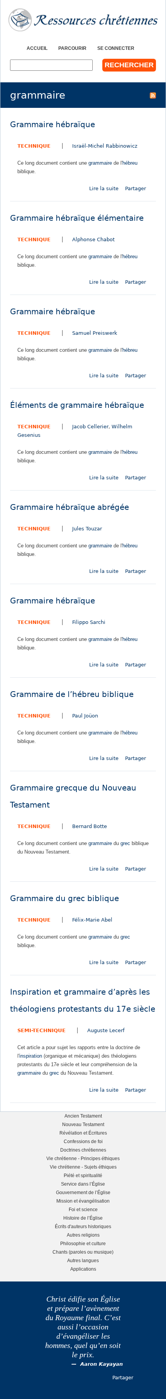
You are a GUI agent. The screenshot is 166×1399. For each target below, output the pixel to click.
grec (125, 843)
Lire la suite (104, 188)
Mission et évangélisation (83, 1200)
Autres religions (83, 1234)
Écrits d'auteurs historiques (83, 1226)
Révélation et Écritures (83, 1132)
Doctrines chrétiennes (83, 1149)
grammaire (100, 163)
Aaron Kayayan (101, 1364)
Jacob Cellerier (90, 426)
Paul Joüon (85, 716)
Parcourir (72, 48)
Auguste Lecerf (106, 1030)
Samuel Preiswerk (94, 333)
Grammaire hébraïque (52, 124)
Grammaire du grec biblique (64, 898)
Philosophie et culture (83, 1243)
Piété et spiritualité (83, 1175)
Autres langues (83, 1260)
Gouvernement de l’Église (83, 1192)
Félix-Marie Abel (92, 920)
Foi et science (83, 1209)
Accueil (37, 48)
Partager (135, 188)
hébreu (129, 163)
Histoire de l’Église (83, 1217)
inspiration (30, 1056)
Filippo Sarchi (88, 622)
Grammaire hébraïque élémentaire (77, 218)
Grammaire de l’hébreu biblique (72, 694)
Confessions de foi (83, 1141)
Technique (34, 146)
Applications (83, 1268)
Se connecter (115, 48)
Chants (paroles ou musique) (83, 1251)
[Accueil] (83, 20)
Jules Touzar (87, 529)
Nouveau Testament (83, 1124)
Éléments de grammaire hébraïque (77, 405)
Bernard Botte (89, 826)
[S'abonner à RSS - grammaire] (153, 95)
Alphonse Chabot (93, 239)
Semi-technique (41, 1030)
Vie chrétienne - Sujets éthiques (83, 1166)
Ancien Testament (83, 1115)
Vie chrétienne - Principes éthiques (83, 1158)
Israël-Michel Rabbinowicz (104, 146)
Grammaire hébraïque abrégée (69, 507)
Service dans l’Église (83, 1183)
